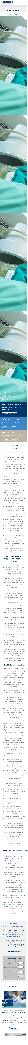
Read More (14, 1028)
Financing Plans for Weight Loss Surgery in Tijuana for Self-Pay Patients (14, 936)
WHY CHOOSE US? (10, 413)
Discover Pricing (10, 439)
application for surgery (10, 902)
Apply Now (14, 14)
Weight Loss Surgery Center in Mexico (13, 864)
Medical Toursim (19, 1010)
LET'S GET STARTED (10, 426)
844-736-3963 (13, 10)
